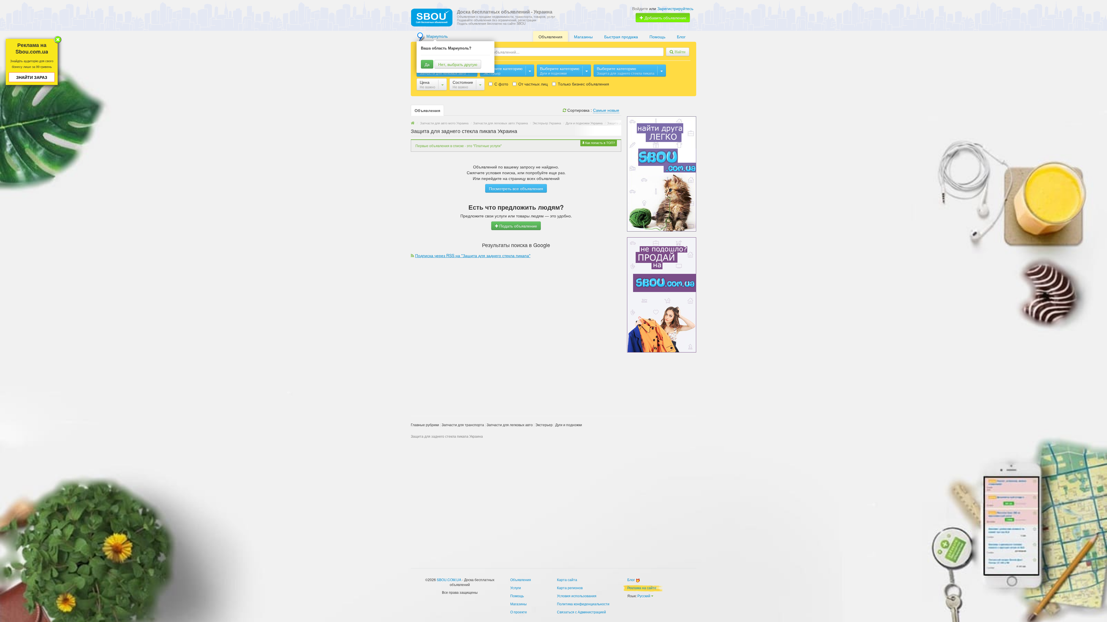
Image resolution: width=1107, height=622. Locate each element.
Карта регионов (570, 587)
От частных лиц (532, 84)
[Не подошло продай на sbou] (661, 294)
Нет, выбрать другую (457, 64)
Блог (681, 36)
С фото (500, 84)
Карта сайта (567, 579)
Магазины (583, 36)
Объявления (550, 36)
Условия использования (576, 595)
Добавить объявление (664, 17)
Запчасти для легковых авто (510, 424)
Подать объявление (517, 226)
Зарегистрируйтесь (675, 8)
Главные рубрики (425, 424)
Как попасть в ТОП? (599, 142)
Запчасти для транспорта (463, 424)
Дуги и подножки (568, 424)
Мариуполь (437, 36)
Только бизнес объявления (583, 84)
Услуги (515, 587)
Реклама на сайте (641, 587)
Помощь (657, 36)
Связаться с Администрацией (581, 611)
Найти (679, 52)
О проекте (518, 611)
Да (427, 64)
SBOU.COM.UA (449, 579)
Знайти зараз (31, 77)
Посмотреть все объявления (516, 188)
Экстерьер (544, 424)
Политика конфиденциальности (583, 603)
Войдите (640, 8)
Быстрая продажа (621, 36)
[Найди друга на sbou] (661, 173)
